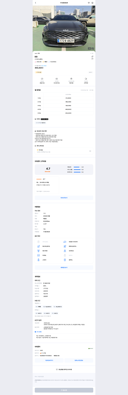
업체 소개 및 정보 (79, 360)
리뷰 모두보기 (64, 198)
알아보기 (90, 72)
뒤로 (35, 2)
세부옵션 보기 (64, 267)
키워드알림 (92, 2)
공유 (92, 58)
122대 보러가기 (49, 360)
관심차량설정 (89, 2)
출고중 (65, 390)
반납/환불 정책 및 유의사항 (65, 369)
